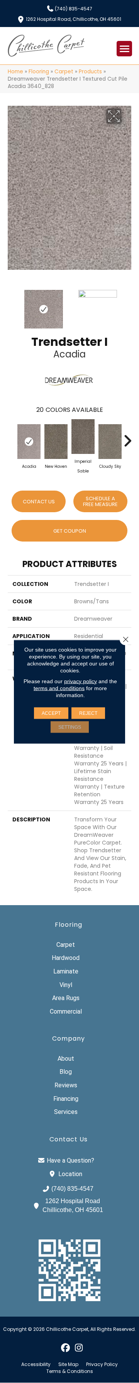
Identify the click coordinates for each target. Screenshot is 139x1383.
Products (90, 71)
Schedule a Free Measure (100, 501)
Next (127, 305)
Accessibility (36, 1364)
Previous (11, 305)
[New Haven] (56, 441)
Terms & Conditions (69, 1371)
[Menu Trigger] (124, 48)
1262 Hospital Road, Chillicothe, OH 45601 (73, 19)
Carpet (63, 71)
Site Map (68, 1364)
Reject (88, 713)
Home (15, 71)
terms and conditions (59, 688)
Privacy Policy (102, 1364)
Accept (51, 713)
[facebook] (65, 1347)
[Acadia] (28, 441)
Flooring (39, 71)
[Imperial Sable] (83, 436)
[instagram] (79, 1347)
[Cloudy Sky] (110, 441)
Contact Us (39, 501)
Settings (69, 727)
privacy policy (80, 681)
